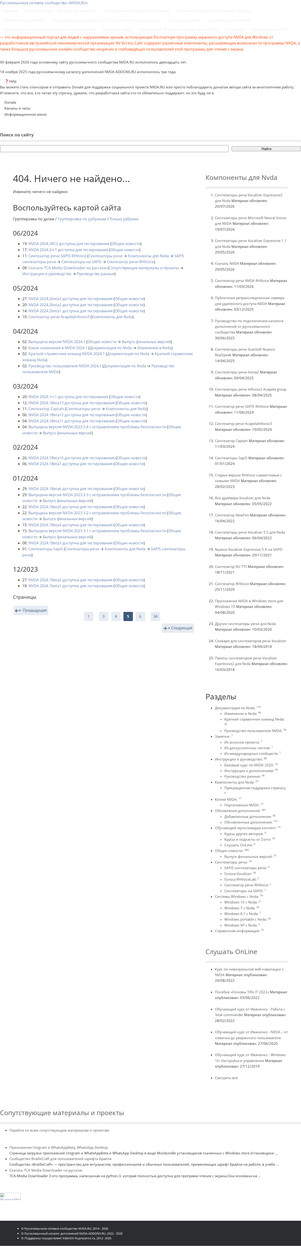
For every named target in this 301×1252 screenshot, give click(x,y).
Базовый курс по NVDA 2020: (251, 765)
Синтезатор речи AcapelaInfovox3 (59, 316)
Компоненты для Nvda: (236, 782)
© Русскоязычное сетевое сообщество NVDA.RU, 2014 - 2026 (64, 1228)
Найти (266, 149)
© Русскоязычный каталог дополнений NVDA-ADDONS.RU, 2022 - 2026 (72, 1233)
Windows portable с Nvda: (247, 919)
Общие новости (125, 243)
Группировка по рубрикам (82, 219)
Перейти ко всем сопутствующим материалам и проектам (59, 1130)
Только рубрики (124, 219)
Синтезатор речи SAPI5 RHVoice (57, 255)
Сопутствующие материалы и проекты (144, 267)
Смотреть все (226, 1077)
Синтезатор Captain (46, 408)
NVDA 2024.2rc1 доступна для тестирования (68, 249)
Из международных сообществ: (252, 753)
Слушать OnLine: (239, 845)
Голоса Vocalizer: (240, 873)
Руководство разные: (244, 776)
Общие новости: (232, 850)
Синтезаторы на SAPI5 (81, 261)
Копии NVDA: (228, 799)
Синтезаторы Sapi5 (45, 548)
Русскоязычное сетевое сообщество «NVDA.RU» (44, 2)
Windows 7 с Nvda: (241, 908)
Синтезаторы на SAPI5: (245, 890)
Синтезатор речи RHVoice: (247, 885)
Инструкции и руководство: (241, 759)
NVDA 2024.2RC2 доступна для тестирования (68, 243)
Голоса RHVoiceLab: (241, 879)
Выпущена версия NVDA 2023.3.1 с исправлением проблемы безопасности (97, 530)
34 (155, 616)
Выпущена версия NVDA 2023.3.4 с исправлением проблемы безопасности (97, 426)
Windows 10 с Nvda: (242, 902)
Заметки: (224, 736)
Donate (10, 102)
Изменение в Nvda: (242, 713)
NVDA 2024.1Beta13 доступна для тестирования (71, 402)
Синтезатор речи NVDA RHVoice (242, 280)
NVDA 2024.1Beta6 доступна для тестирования (70, 488)
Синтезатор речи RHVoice (130, 261)
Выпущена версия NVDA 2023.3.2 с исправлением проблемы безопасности (97, 512)
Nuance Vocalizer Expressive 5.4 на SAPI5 (248, 549)
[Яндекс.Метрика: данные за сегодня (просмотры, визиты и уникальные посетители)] (10, 1196)
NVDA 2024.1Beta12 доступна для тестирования (71, 414)
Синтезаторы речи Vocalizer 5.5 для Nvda (250, 532)
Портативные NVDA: (243, 805)
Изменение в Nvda (154, 347)
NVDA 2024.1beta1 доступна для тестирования (70, 585)
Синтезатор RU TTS (231, 566)
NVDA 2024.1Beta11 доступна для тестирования (71, 421)
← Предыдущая (32, 610)
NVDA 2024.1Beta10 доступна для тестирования (71, 457)
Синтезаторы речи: (233, 862)
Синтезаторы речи (105, 255)
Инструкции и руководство (46, 273)
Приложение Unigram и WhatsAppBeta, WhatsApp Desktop (58, 1147)
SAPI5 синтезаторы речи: (246, 867)
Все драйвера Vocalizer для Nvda (242, 497)
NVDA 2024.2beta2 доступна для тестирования (70, 304)
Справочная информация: (239, 930)
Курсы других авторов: (245, 833)
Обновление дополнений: (240, 810)
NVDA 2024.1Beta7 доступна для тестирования (70, 463)
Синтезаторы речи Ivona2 (237, 372)
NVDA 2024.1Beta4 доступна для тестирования (70, 524)
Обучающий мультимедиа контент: (247, 827)
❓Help (10, 81)
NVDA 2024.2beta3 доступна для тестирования (70, 298)
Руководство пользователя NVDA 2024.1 (65, 365)
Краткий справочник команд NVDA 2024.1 (66, 353)
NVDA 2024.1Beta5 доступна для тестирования (70, 506)
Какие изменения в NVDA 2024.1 (57, 347)
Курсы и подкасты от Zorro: (249, 839)
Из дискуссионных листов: (248, 747)
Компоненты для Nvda (148, 255)
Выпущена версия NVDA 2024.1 (56, 341)
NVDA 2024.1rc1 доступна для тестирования (68, 396)
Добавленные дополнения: (249, 816)
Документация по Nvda (111, 347)
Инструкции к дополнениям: (251, 770)
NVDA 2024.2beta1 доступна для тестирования (70, 310)
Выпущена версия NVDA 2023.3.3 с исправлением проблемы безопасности (97, 494)
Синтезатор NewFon (232, 515)
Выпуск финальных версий (146, 341)
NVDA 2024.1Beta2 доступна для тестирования (70, 579)
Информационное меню (25, 114)
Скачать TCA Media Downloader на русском (67, 267)
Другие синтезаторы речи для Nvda (245, 623)
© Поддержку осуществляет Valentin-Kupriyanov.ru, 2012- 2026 (66, 1238)
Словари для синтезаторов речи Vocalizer (250, 640)
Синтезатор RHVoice (232, 583)
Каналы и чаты (17, 108)
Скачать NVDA (227, 263)
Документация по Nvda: (238, 707)
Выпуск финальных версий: (250, 856)
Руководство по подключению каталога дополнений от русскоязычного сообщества (249, 326)
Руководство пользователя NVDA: (255, 730)
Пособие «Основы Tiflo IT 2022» (242, 992)
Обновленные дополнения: (251, 822)
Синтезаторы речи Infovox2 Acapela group (250, 389)
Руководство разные (96, 273)
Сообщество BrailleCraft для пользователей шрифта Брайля (60, 1158)
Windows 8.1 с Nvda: (242, 913)
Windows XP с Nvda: (242, 925)
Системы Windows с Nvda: (239, 896)
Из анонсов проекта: (243, 742)
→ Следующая (179, 627)
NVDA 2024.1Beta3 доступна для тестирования (70, 543)
